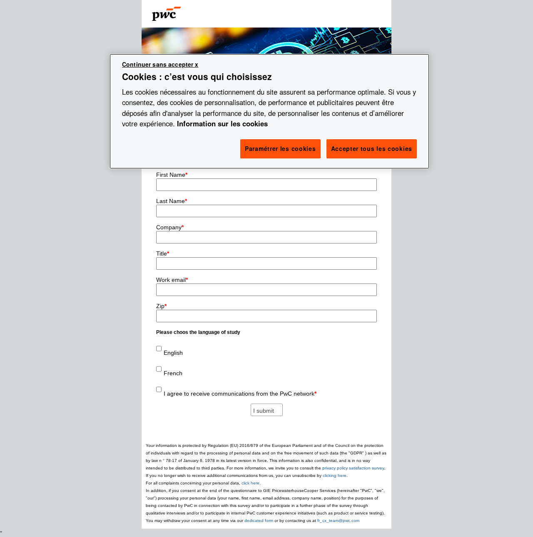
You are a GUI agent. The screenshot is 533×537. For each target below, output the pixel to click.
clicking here (334, 475)
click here (250, 483)
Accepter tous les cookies (372, 148)
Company (170, 227)
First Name (171, 174)
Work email (172, 279)
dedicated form (259, 520)
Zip (161, 306)
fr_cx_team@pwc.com (338, 520)
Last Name (171, 201)
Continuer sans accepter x (160, 64)
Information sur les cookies (222, 123)
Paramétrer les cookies (280, 148)
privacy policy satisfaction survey (353, 468)
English (173, 352)
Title (162, 253)
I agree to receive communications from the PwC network (240, 393)
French (173, 373)
